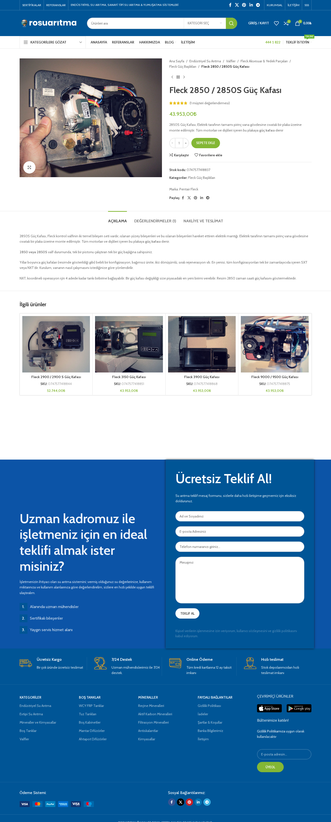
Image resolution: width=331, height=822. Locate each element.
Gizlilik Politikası (209, 705)
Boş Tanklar (28, 731)
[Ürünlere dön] (178, 77)
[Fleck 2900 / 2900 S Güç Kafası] (56, 344)
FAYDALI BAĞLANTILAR (215, 697)
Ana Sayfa (176, 61)
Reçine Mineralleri (151, 705)
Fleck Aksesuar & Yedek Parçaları (264, 61)
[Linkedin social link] (251, 5)
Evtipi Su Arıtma (31, 714)
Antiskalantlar (148, 731)
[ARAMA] (231, 23)
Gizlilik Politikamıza (271, 731)
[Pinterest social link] (244, 5)
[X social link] (236, 5)
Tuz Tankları (87, 714)
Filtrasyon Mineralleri (153, 722)
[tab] (117, 218)
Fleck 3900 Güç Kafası (201, 377)
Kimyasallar (146, 739)
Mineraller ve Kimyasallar (38, 722)
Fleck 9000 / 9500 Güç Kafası (274, 377)
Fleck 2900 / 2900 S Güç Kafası (56, 377)
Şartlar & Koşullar (210, 722)
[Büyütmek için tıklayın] (29, 167)
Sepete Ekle (205, 143)
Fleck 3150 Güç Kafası (129, 377)
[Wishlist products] (276, 23)
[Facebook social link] (230, 5)
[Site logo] (50, 23)
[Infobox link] (53, 663)
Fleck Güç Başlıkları (182, 66)
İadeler (203, 714)
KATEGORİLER (30, 697)
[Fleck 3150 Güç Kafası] (129, 344)
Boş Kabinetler (89, 722)
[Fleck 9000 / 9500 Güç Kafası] (275, 344)
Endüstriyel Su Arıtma (205, 61)
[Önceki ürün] (172, 77)
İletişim (203, 739)
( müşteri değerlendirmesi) (210, 103)
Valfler (230, 61)
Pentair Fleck (188, 189)
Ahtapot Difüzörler (93, 739)
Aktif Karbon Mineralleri (155, 714)
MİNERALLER (148, 697)
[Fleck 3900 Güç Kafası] (202, 344)
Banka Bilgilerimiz (210, 731)
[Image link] (57, 803)
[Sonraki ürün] (184, 77)
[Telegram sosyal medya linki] (257, 5)
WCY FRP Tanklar (91, 705)
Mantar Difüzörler (92, 731)
